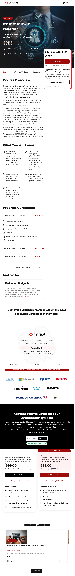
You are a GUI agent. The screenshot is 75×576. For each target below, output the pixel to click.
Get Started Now (19, 475)
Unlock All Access (57, 82)
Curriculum (37, 72)
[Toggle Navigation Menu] (67, 3)
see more (27, 296)
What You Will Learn (21, 72)
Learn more (56, 78)
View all (37, 570)
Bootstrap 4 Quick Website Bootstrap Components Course (25, 545)
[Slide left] (33, 567)
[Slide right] (41, 567)
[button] (63, 3)
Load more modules (23, 267)
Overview (6, 72)
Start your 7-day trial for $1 (19, 481)
